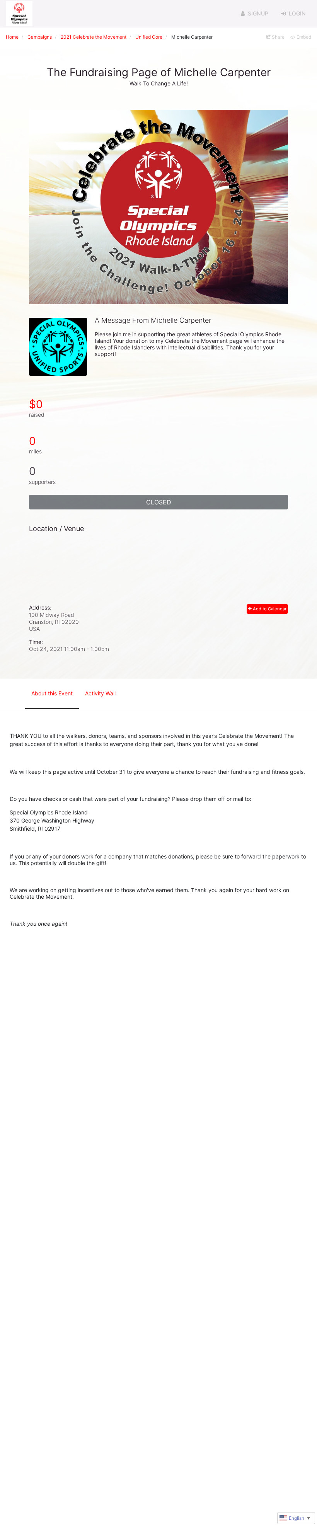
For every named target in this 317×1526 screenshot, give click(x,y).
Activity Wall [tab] (100, 693)
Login (297, 13)
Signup (258, 13)
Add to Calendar (269, 608)
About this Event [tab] (52, 693)
